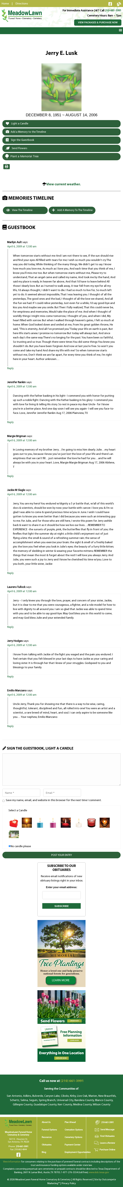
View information (12, 1162)
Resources (47, 1137)
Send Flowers (19, 148)
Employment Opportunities (78, 1152)
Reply (10, 368)
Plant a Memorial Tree (24, 156)
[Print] (6, 166)
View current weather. (63, 184)
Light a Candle (19, 123)
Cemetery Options (73, 1137)
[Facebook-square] (110, 4)
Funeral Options (49, 1130)
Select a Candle (17, 810)
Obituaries (47, 1145)
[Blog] (119, 4)
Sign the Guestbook (22, 140)
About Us (46, 1122)
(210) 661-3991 (61, 1081)
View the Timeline (22, 210)
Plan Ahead (70, 1122)
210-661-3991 (113, 10)
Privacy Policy (69, 1183)
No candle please (21, 846)
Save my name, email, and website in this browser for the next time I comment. (53, 800)
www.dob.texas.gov (99, 1172)
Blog (44, 1152)
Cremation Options (74, 1130)
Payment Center (72, 1145)
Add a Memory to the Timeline (28, 132)
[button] (120, 30)
